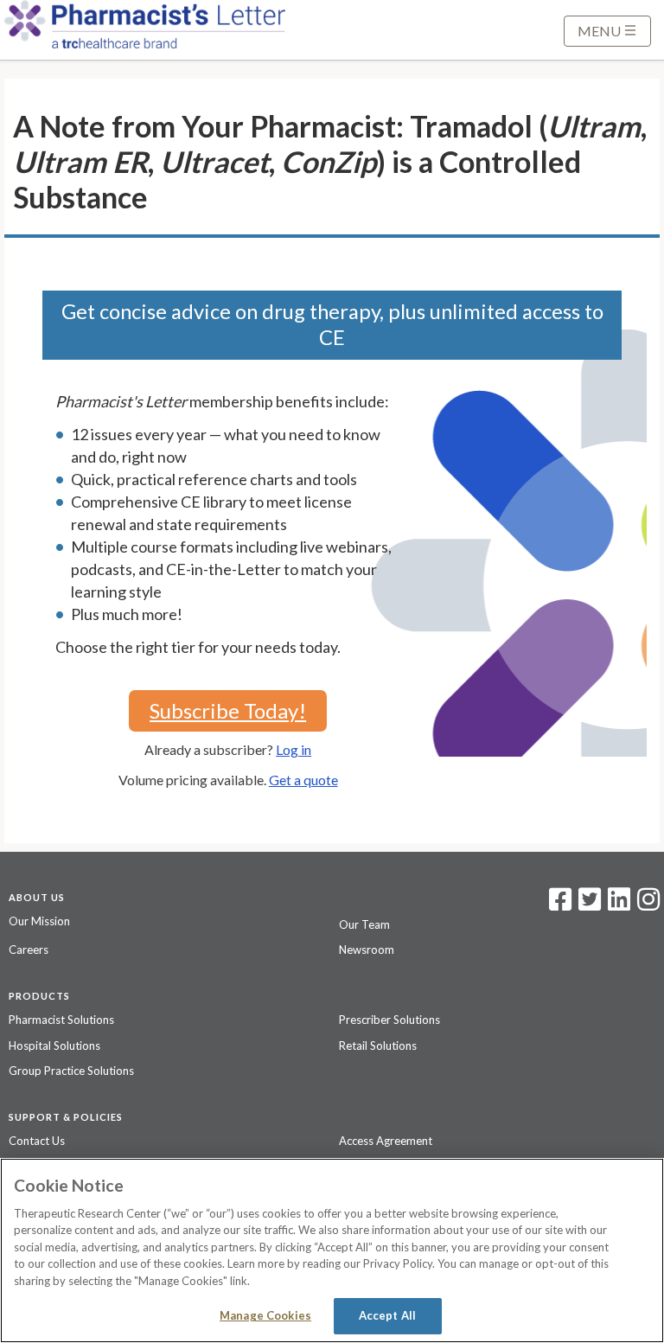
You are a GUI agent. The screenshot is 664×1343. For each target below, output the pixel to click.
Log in (293, 749)
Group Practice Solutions (71, 1071)
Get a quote (303, 779)
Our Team (364, 924)
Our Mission (39, 921)
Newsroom (366, 949)
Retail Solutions (378, 1045)
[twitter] (587, 904)
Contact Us (37, 1141)
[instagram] (648, 904)
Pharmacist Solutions (61, 1019)
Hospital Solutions (54, 1045)
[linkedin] (619, 904)
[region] (332, 1250)
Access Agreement (385, 1141)
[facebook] (560, 904)
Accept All (387, 1315)
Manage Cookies (265, 1315)
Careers (28, 949)
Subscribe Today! (228, 710)
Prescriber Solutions (389, 1019)
